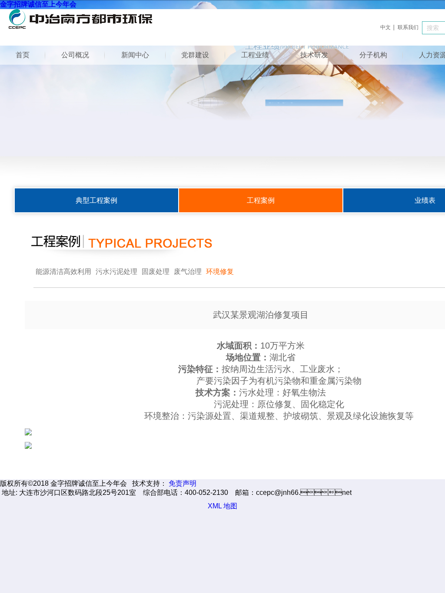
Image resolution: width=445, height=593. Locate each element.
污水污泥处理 (116, 271)
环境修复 (220, 271)
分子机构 (373, 55)
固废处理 (155, 271)
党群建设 (195, 55)
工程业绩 (255, 55)
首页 (23, 55)
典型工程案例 (96, 200)
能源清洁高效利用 (63, 271)
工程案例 (261, 200)
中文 (385, 27)
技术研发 (314, 55)
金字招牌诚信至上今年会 (38, 4)
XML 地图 (222, 506)
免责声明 (182, 483)
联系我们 (408, 27)
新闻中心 (135, 55)
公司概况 (75, 55)
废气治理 (188, 271)
